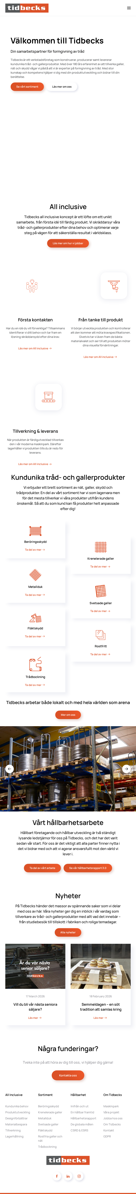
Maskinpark (111, 1106)
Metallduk (44, 1118)
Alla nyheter (68, 932)
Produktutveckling (17, 1112)
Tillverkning (13, 1130)
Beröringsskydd (48, 1106)
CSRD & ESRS (79, 1130)
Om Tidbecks (112, 1124)
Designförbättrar (16, 1118)
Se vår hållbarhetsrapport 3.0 (87, 868)
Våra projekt (111, 1112)
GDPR (107, 1136)
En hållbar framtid (82, 1112)
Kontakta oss (68, 1075)
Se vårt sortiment (27, 86)
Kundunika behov (16, 1106)
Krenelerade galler (50, 1112)
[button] (129, 8)
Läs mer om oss (62, 86)
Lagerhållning (14, 1136)
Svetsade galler (48, 1124)
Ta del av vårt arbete (42, 868)
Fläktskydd (45, 1130)
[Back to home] (27, 8)
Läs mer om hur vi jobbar (68, 243)
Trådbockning (47, 1147)
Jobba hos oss (112, 1118)
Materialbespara (16, 1124)
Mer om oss (68, 715)
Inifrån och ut (80, 1106)
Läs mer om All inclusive (33, 348)
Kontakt (108, 1130)
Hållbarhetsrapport (83, 1118)
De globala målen (82, 1124)
